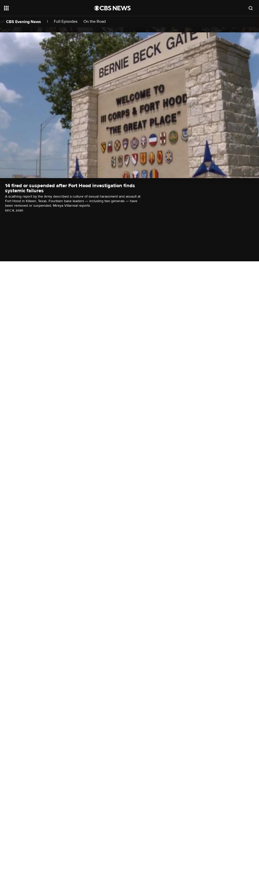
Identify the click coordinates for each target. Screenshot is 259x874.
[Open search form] (250, 8)
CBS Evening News (23, 21)
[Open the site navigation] (40, 8)
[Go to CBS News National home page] (112, 8)
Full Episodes (65, 21)
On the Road (94, 21)
